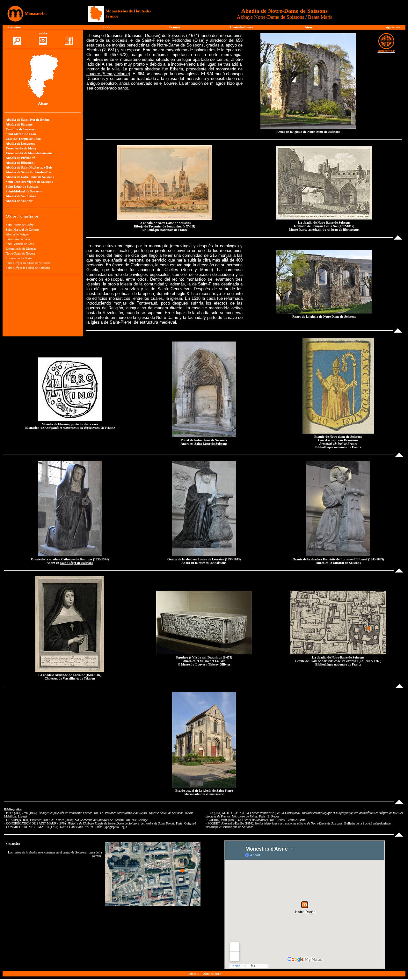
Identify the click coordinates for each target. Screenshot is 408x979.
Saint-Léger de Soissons (210, 443)
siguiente (392, 27)
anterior (15, 27)
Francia (174, 27)
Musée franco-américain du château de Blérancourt (324, 229)
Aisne (308, 27)
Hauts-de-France (241, 27)
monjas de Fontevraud (135, 303)
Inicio (107, 27)
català (43, 33)
